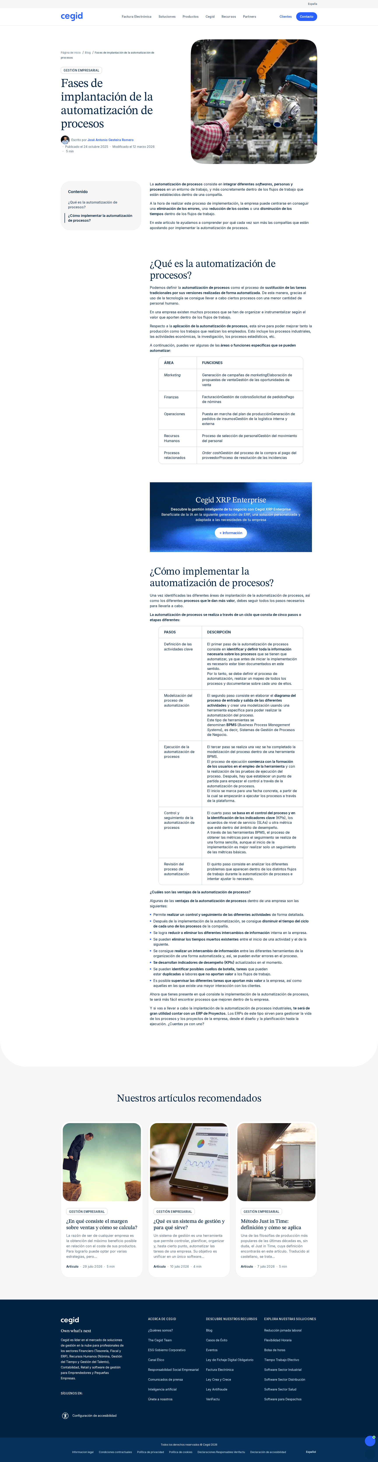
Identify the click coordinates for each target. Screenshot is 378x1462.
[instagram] (84, 1401)
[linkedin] (63, 1401)
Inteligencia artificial (162, 1389)
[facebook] (105, 1401)
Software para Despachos (282, 1399)
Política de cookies (180, 1452)
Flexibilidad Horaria (278, 1340)
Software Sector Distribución (284, 1379)
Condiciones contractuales (115, 1452)
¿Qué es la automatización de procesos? (92, 204)
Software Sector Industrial (282, 1369)
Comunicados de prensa (165, 1379)
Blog (209, 1330)
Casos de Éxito (216, 1340)
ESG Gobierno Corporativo (167, 1350)
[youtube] (73, 1401)
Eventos (211, 1350)
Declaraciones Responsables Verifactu (221, 1452)
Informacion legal (83, 1452)
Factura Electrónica (220, 1369)
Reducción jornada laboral (282, 1330)
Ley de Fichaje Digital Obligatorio (229, 1360)
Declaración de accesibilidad (268, 1452)
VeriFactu (213, 1399)
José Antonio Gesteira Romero (111, 140)
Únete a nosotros (160, 1399)
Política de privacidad (150, 1452)
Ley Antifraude (216, 1389)
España (312, 3)
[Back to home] (90, 16)
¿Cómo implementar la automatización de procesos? (100, 218)
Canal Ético (156, 1360)
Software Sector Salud (280, 1389)
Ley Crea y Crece (218, 1379)
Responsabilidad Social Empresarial (173, 1369)
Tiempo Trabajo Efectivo (281, 1360)
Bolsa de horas (274, 1350)
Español (311, 1451)
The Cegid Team (160, 1340)
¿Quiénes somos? (160, 1330)
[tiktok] (94, 1401)
